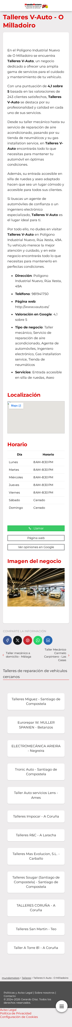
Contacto (10, 996)
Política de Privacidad (15, 1013)
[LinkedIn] (48, 640)
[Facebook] (7, 640)
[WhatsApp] (37, 640)
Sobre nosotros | (45, 992)
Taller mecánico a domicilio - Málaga (18, 654)
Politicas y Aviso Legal (18, 992)
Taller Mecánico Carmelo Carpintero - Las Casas (55, 655)
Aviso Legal (8, 1010)
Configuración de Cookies (19, 1017)
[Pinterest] (27, 640)
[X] (17, 640)
